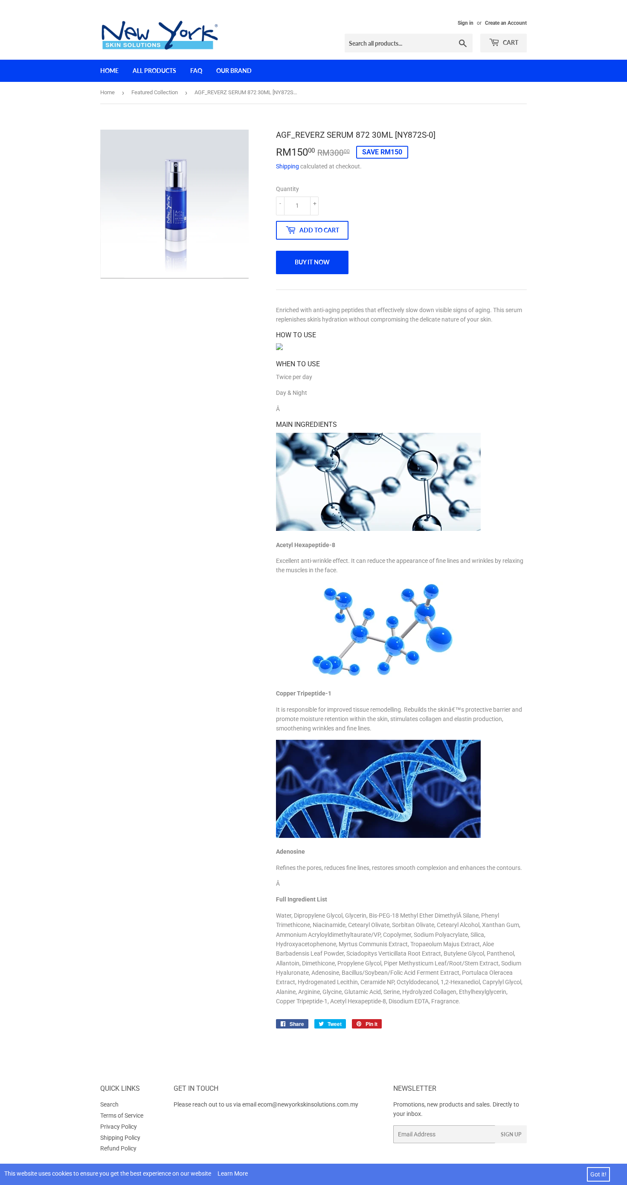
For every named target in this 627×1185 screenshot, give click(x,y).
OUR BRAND (234, 70)
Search (109, 1104)
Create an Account (506, 23)
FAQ (196, 70)
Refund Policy (118, 1148)
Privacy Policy (118, 1126)
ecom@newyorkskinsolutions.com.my (308, 1104)
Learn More (233, 1173)
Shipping (287, 166)
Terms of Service (121, 1115)
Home (107, 92)
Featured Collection (154, 92)
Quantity (287, 188)
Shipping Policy (120, 1137)
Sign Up (511, 1134)
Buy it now (312, 262)
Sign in (465, 23)
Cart (510, 42)
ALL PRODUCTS (154, 70)
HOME (109, 70)
